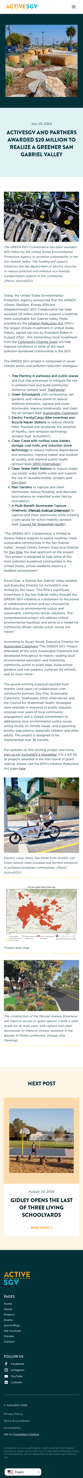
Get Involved (12, 1330)
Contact (9, 1341)
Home (8, 1303)
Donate (9, 1336)
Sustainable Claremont (60, 413)
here (22, 768)
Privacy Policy (13, 1413)
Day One (18, 482)
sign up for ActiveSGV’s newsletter (30, 754)
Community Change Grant (38, 342)
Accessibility (12, 1427)
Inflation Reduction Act (45, 323)
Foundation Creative (26, 1434)
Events (8, 1319)
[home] (21, 7)
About (8, 1309)
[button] (73, 7)
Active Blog (11, 1325)
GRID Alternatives (46, 464)
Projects (9, 1314)
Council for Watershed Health (42, 524)
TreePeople (55, 389)
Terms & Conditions (17, 1420)
